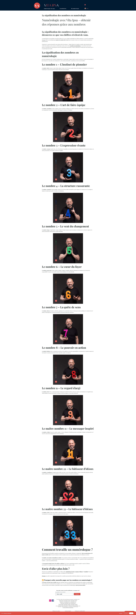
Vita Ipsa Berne (62, 601)
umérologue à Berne (67, 601)
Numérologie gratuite (77, 599)
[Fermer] (134, 613)
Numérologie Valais (72, 603)
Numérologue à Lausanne (67, 604)
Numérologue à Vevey (67, 602)
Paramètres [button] (120, 613)
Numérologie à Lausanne (74, 604)
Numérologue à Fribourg (67, 600)
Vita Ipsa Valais (62, 603)
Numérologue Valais (67, 603)
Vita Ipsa (43, 40)
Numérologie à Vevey (73, 602)
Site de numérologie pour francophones (68, 599)
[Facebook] (53, 600)
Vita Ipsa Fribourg (61, 600)
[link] (85, 4)
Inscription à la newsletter (60, 592)
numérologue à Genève (70, 571)
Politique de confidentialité (7, 613)
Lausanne (77, 571)
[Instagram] (50, 600)
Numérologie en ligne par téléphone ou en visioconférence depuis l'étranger (68, 606)
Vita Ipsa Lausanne (61, 604)
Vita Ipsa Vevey (62, 602)
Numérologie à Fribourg (74, 600)
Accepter (131, 613)
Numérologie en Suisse (59, 599)
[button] (52, 8)
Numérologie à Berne (73, 601)
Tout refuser (126, 613)
